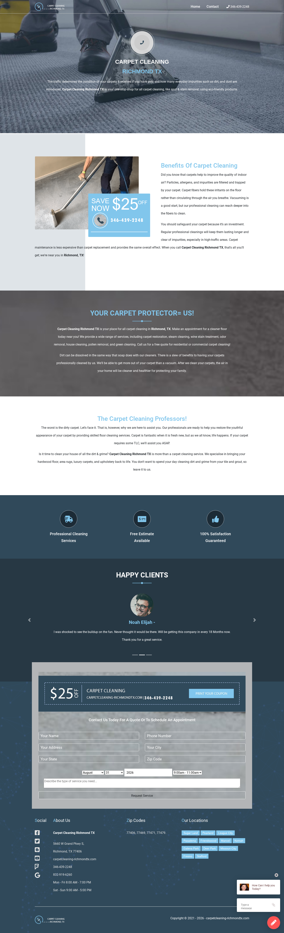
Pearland (207, 832)
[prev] (29, 620)
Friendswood (208, 840)
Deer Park (209, 848)
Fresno (188, 856)
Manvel (225, 840)
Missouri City (228, 848)
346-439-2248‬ (239, 7)
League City (225, 832)
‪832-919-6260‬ (62, 874)
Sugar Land (191, 832)
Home (195, 7)
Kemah (239, 840)
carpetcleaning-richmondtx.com (74, 859)
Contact (213, 7)
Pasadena (190, 840)
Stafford (202, 856)
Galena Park (191, 848)
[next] (255, 620)
